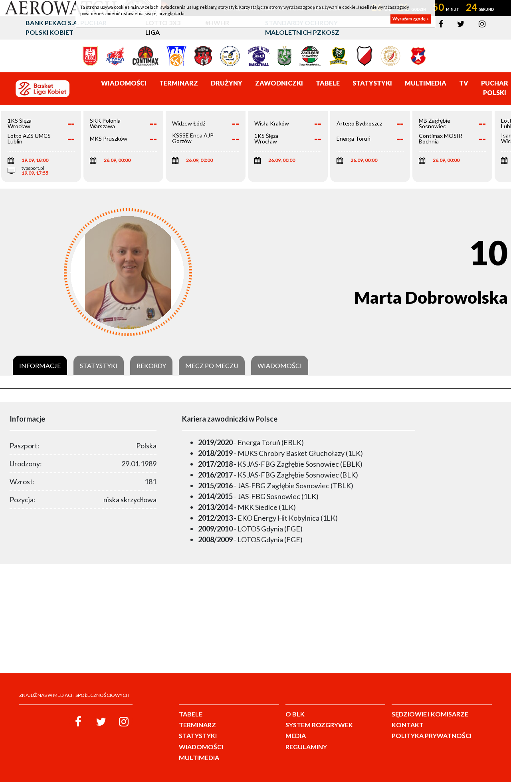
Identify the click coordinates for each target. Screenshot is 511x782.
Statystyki (98, 365)
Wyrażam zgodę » (410, 19)
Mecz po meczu (211, 365)
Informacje (40, 365)
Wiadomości (279, 365)
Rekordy (151, 365)
